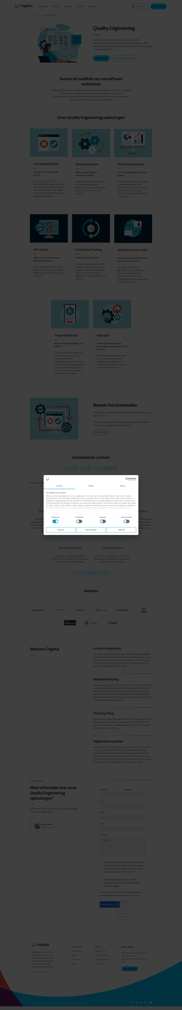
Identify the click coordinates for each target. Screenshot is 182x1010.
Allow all (121, 530)
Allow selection (91, 530)
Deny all (61, 530)
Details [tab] (91, 486)
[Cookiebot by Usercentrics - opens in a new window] (127, 479)
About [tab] (122, 486)
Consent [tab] (59, 486)
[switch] (79, 521)
